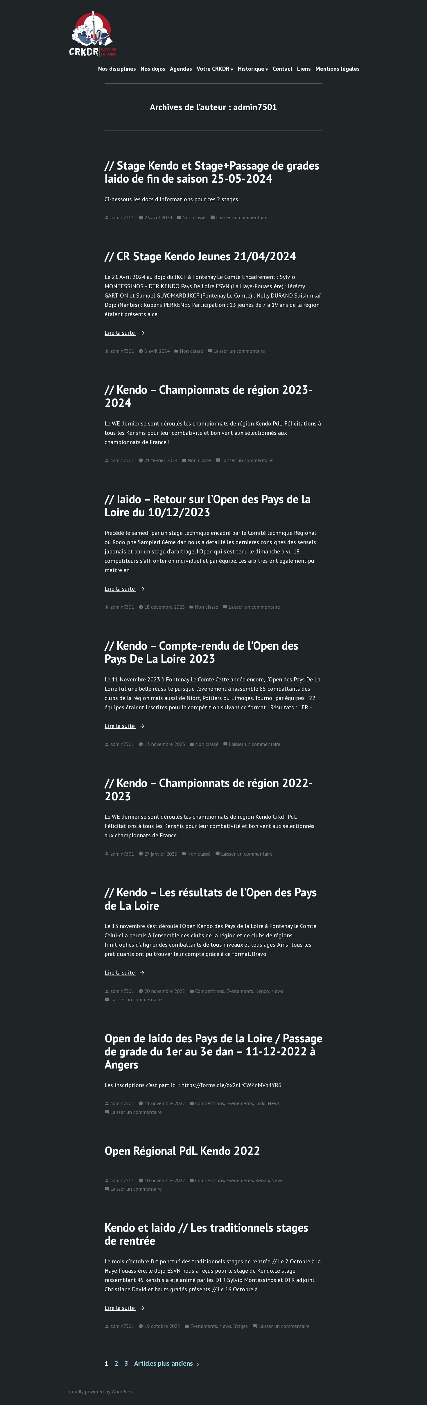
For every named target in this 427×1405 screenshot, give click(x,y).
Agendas (181, 69)
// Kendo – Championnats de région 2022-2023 (209, 789)
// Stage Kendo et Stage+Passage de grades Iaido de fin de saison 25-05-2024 (212, 172)
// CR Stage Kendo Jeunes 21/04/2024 (200, 255)
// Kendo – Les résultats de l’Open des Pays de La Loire (211, 898)
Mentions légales (337, 69)
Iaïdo (260, 1103)
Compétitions (209, 991)
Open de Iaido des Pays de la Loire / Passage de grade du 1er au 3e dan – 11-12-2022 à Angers (213, 1051)
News (277, 991)
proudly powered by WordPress (100, 1391)
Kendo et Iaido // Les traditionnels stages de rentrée (206, 1234)
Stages (241, 1326)
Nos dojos (153, 69)
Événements (239, 991)
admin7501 (122, 217)
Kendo (262, 991)
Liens (304, 69)
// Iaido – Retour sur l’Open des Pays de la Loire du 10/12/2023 (208, 505)
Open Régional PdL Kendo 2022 (182, 1150)
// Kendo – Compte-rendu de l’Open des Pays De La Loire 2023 (202, 652)
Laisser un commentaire (242, 218)
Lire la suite (137, 333)
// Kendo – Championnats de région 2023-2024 (209, 396)
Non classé (194, 217)
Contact (283, 69)
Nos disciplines (117, 69)
